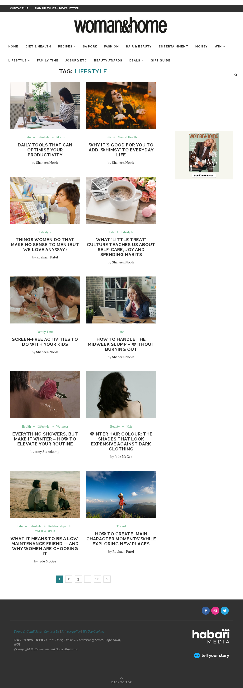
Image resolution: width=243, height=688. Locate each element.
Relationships (57, 526)
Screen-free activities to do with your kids (45, 342)
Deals (134, 60)
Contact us (19, 8)
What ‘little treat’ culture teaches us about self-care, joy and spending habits (121, 247)
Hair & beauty (139, 46)
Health (26, 427)
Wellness (62, 427)
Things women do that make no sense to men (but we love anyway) (45, 244)
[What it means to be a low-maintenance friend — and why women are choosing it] (45, 494)
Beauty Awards (108, 60)
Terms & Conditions (28, 631)
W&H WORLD (45, 531)
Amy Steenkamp (47, 451)
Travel (121, 526)
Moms (60, 137)
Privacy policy (70, 631)
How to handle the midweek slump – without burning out (121, 344)
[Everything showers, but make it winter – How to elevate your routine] (45, 394)
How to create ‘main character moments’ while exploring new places (121, 538)
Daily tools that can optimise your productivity (45, 149)
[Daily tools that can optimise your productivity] (45, 105)
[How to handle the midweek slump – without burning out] (121, 299)
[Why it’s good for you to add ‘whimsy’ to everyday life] (121, 105)
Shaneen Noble (47, 162)
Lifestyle (17, 60)
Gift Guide (160, 60)
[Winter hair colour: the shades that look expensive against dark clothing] (121, 394)
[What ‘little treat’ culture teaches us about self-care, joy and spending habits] (121, 200)
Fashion (111, 46)
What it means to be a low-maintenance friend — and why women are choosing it (45, 546)
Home (13, 46)
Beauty (115, 427)
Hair (129, 427)
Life (28, 137)
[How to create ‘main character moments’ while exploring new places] (121, 494)
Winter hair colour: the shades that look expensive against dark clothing (121, 441)
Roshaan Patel (47, 257)
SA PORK (90, 46)
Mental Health (127, 137)
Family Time (47, 60)
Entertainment (173, 46)
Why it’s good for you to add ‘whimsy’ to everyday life (121, 149)
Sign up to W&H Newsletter (56, 8)
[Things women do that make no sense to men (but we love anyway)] (45, 200)
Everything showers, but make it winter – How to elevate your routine (45, 438)
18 (97, 579)
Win (218, 46)
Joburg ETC (76, 60)
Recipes (65, 46)
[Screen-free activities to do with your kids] (45, 299)
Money (201, 46)
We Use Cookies (93, 631)
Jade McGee (123, 456)
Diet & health (38, 46)
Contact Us (52, 631)
